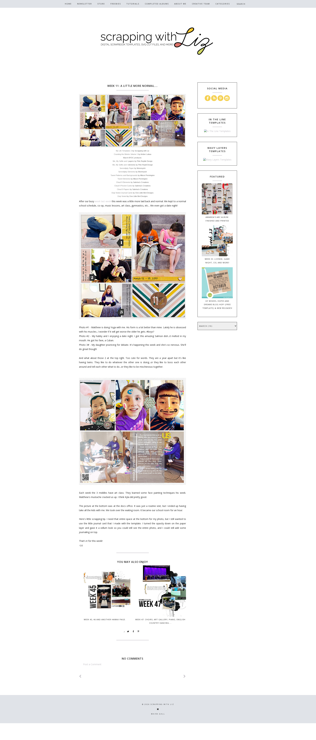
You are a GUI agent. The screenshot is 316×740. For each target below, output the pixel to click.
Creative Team (201, 3)
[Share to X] (128, 631)
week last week (103, 201)
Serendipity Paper (127, 168)
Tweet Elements (124, 179)
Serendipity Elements (126, 172)
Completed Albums (157, 3)
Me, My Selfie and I (120, 161)
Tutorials (132, 3)
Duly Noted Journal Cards (122, 193)
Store (101, 3)
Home (68, 3)
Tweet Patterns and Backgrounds (124, 175)
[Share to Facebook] (133, 631)
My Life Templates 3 (124, 151)
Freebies (115, 3)
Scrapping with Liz (162, 704)
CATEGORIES (222, 3)
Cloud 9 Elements (123, 182)
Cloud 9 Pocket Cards (123, 186)
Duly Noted (122, 196)
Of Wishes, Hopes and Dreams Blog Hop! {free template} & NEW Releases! (217, 304)
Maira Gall (158, 714)
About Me (180, 3)
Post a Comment (92, 664)
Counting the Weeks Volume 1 (126, 154)
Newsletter (84, 3)
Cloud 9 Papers (123, 189)
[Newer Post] (80, 676)
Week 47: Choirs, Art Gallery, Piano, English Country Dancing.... (160, 621)
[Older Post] (184, 676)
